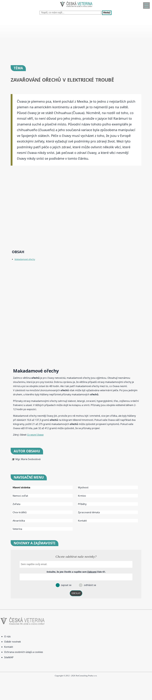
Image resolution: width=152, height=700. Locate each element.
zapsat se (65, 585)
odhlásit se (89, 585)
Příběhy (82, 504)
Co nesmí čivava (35, 434)
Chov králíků (20, 512)
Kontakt (82, 520)
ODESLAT (76, 593)
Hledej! (106, 13)
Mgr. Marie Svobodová (28, 459)
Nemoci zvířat (20, 495)
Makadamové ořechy (25, 259)
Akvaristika (19, 520)
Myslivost (83, 487)
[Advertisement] (76, 38)
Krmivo (82, 495)
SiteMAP (9, 657)
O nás (7, 636)
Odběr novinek (12, 641)
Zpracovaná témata (89, 512)
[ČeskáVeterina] (76, 7)
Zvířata (16, 504)
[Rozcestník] (146, 5)
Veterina (17, 529)
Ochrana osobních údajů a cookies (23, 652)
